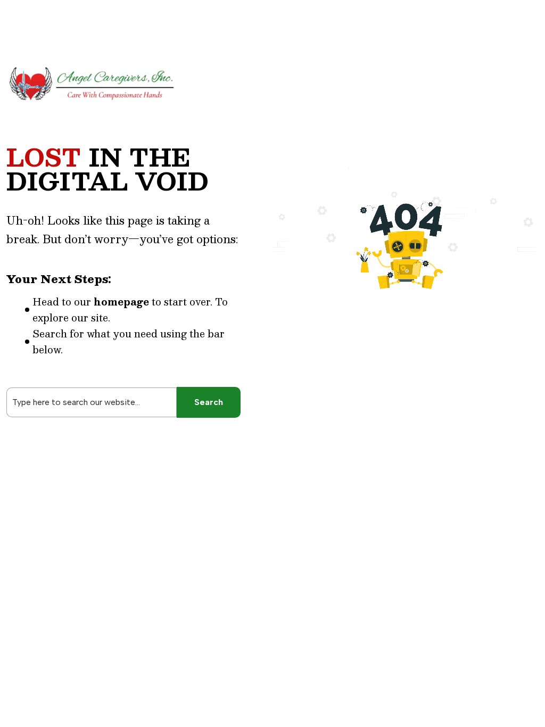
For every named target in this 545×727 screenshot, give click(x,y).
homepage (121, 302)
